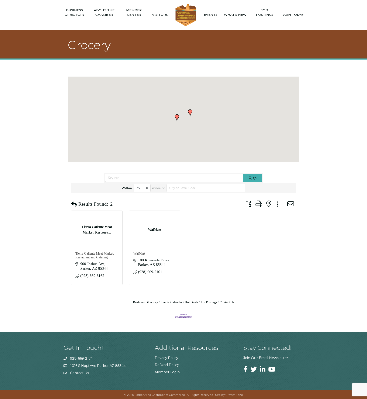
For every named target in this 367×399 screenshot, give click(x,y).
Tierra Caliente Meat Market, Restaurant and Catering (94, 255)
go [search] (255, 178)
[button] (190, 113)
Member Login (167, 372)
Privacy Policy (166, 358)
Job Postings (264, 12)
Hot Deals (191, 302)
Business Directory (75, 12)
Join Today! (293, 15)
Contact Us (227, 302)
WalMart (139, 253)
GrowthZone (234, 394)
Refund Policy (167, 365)
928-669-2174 (81, 358)
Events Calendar (171, 302)
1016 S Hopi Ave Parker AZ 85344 (98, 366)
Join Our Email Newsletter (265, 358)
